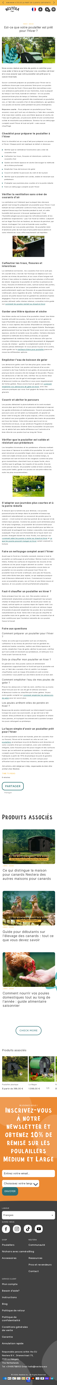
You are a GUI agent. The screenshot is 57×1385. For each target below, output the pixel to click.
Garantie (7, 1336)
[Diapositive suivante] (54, 3)
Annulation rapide (12, 1343)
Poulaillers (8, 1244)
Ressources (35, 1258)
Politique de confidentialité (11, 1319)
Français (8, 1215)
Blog (31, 1251)
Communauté (36, 1244)
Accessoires (9, 1258)
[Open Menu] (54, 9)
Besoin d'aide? (11, 1290)
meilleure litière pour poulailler (31, 349)
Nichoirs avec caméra (15, 1251)
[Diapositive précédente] (3, 3)
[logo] (12, 9)
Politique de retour (13, 1310)
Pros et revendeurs (40, 1264)
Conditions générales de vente (15, 1328)
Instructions (9, 1297)
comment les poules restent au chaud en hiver (25, 304)
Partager (12, 786)
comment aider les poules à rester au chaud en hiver (24, 538)
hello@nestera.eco (37, 1366)
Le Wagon (33, 1084)
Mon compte (9, 1284)
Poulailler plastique (10, 1084)
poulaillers (6, 742)
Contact (33, 1271)
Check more (29, 1030)
